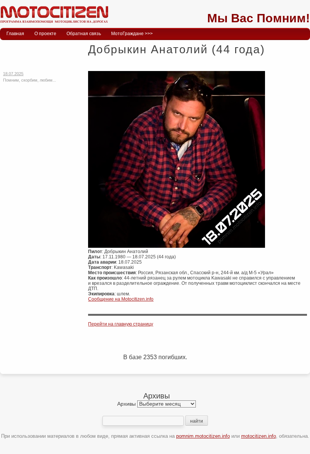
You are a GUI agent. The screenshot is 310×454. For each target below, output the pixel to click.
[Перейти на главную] (54, 25)
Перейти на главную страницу (120, 324)
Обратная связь (84, 33)
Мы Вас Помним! (258, 18)
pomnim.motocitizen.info (203, 436)
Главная (15, 33)
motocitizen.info (258, 436)
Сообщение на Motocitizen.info (120, 299)
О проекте (45, 33)
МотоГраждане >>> (132, 33)
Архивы (126, 404)
